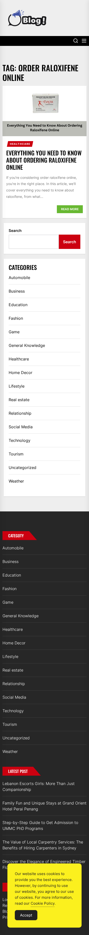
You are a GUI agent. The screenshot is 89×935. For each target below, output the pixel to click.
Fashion (16, 318)
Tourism (16, 453)
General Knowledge (27, 345)
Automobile (19, 277)
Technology (19, 440)
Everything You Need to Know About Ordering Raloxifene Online (44, 159)
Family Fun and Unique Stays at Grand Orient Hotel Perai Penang (44, 806)
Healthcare (20, 143)
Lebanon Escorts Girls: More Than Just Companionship (38, 786)
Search (15, 230)
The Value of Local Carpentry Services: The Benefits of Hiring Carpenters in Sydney (42, 845)
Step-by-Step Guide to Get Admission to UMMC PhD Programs (40, 825)
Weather (16, 481)
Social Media (21, 426)
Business (17, 291)
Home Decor (20, 372)
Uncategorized (22, 467)
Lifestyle (16, 386)
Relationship (20, 413)
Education (18, 304)
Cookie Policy (43, 903)
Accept (26, 915)
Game (14, 331)
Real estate (19, 399)
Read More (70, 209)
